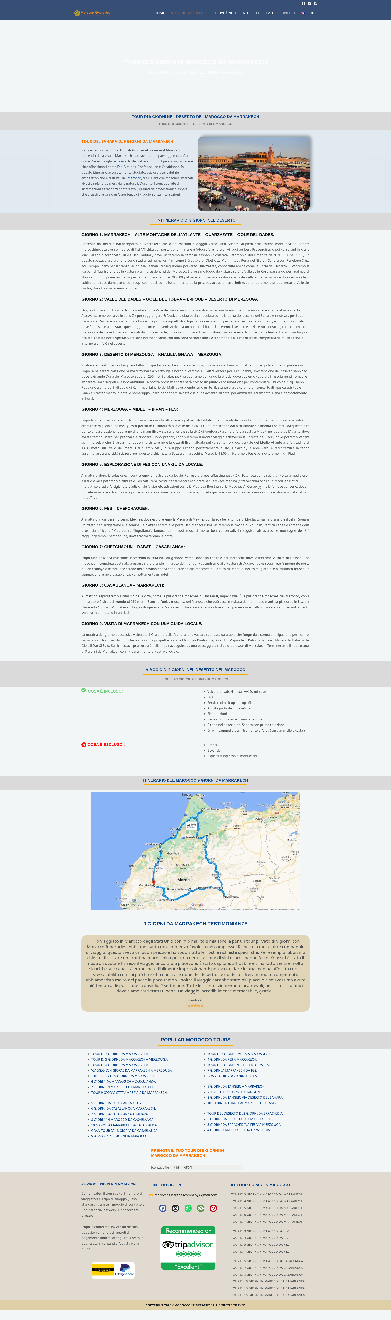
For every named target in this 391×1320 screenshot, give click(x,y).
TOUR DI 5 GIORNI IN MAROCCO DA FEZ (260, 1244)
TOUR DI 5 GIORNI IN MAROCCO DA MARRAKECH (266, 1208)
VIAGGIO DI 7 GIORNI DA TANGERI (233, 1092)
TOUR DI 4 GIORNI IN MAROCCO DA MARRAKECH (266, 1201)
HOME (160, 13)
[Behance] (316, 3)
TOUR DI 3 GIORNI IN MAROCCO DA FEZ (260, 1231)
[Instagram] (310, 3)
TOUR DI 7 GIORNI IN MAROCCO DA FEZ (260, 1251)
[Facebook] (303, 3)
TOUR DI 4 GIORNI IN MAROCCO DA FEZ (260, 1238)
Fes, (120, 166)
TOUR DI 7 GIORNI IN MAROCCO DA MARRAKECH (266, 1221)
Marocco (134, 178)
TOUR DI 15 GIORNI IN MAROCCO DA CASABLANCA (268, 1295)
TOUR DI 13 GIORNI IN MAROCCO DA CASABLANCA (268, 1288)
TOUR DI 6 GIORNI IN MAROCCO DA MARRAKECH (266, 1215)
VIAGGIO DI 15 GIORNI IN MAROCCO (119, 1136)
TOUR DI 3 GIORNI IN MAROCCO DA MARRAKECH (266, 1194)
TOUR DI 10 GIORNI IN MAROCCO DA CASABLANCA (268, 1281)
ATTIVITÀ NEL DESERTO (232, 13)
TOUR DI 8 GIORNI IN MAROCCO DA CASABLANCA (267, 1274)
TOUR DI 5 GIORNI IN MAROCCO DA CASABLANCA (267, 1261)
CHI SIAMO (264, 13)
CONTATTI (287, 13)
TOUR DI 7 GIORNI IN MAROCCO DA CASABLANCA (267, 1268)
